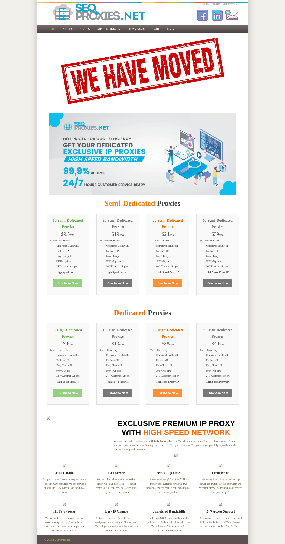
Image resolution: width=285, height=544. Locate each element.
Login (206, 4)
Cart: (230, 4)
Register (216, 4)
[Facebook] (202, 21)
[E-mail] (231, 21)
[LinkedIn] (217, 21)
